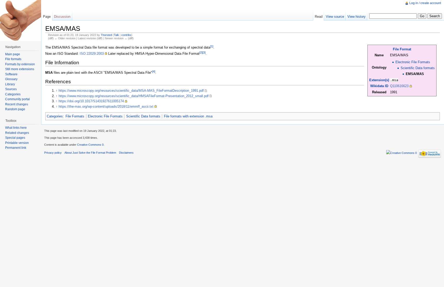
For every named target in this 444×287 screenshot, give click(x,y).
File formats (13, 59)
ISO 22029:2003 (92, 53)
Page (47, 16)
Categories (55, 116)
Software (11, 74)
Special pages (15, 138)
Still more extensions (19, 69)
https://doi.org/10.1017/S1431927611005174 (91, 101)
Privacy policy (53, 152)
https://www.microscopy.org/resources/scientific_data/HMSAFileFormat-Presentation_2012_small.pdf (134, 96)
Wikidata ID (379, 86)
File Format (402, 49)
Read (318, 16)
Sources (11, 89)
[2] (200, 52)
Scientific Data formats (418, 68)
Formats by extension (20, 64)
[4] (153, 71)
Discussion (62, 16)
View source (335, 16)
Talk (116, 34)
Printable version (17, 143)
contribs (126, 34)
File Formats (75, 116)
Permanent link (15, 148)
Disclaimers (126, 152)
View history (356, 16)
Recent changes (16, 104)
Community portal (17, 99)
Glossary (11, 79)
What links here (16, 127)
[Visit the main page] (20, 20)
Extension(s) (379, 80)
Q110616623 (399, 86)
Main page (12, 54)
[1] (211, 46)
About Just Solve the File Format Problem (90, 152)
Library (10, 84)
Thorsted (106, 34)
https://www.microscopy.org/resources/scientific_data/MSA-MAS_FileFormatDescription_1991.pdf (131, 90)
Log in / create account (425, 3)
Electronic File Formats (412, 62)
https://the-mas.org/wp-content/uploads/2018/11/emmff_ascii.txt (106, 106)
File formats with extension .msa (188, 116)
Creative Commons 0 (90, 144)
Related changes (17, 133)
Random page (15, 109)
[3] (204, 52)
